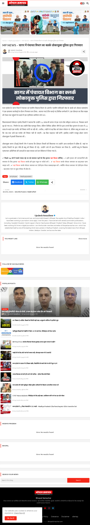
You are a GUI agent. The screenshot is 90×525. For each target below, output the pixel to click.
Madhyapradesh (14, 41)
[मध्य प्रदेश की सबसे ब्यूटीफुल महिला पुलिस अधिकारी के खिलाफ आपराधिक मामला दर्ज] (6, 387)
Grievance (55, 517)
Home (4, 41)
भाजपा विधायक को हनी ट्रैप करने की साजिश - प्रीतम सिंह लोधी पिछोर (31, 374)
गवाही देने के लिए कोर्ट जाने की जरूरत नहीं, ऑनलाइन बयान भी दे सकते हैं (32, 353)
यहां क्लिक (54, 158)
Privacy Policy (43, 517)
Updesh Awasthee (44, 215)
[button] (82, 3)
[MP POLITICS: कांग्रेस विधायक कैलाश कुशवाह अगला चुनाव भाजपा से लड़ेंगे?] (6, 344)
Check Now (18, 513)
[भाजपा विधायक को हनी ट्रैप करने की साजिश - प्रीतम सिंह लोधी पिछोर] (6, 377)
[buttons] (45, 508)
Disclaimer (65, 517)
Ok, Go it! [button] (10, 518)
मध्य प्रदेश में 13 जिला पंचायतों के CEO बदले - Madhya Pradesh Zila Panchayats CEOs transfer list (45, 406)
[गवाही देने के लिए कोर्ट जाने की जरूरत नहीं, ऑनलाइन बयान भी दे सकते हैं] (6, 355)
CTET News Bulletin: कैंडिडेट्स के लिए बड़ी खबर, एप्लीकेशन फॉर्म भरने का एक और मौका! (38, 396)
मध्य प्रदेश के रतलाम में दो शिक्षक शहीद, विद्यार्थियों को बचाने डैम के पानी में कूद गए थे (35, 363)
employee (13, 176)
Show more (83, 239)
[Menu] (3, 3)
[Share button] (52, 182)
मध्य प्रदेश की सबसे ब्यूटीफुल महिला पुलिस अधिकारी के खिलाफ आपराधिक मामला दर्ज (36, 385)
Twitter (31, 182)
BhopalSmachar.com (55, 521)
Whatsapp (43, 182)
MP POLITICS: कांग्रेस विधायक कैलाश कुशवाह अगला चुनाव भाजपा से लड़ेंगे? (34, 342)
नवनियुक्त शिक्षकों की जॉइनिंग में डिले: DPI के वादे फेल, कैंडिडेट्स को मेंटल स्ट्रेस (34, 331)
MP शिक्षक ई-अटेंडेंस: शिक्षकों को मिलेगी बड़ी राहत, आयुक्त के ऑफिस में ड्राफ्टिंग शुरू (35, 320)
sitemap (75, 517)
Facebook (18, 182)
